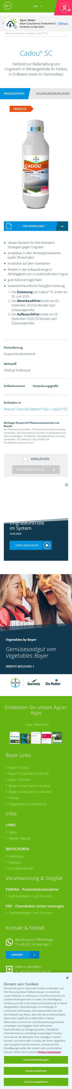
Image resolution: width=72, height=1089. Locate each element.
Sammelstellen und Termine (31, 896)
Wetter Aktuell (20, 838)
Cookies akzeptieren (36, 1081)
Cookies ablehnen (36, 1070)
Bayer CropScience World (29, 773)
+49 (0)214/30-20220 (35, 971)
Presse (14, 797)
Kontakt (17, 955)
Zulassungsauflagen (53, 93)
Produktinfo (14, 93)
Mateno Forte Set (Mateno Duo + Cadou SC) (35, 409)
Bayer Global (19, 767)
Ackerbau (16, 856)
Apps (13, 832)
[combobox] (36, 226)
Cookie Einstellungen (36, 1059)
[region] (36, 1030)
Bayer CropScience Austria (29, 785)
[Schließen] (3, 23)
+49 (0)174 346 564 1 (35, 944)
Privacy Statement (49, 1052)
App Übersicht (37, 724)
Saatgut (15, 862)
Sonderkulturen (21, 868)
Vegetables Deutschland (27, 804)
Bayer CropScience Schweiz (30, 791)
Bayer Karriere (20, 779)
